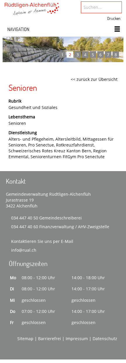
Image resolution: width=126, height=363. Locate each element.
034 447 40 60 (24, 226)
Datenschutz (105, 338)
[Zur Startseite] (32, 11)
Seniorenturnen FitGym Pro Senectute (67, 156)
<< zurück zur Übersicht (94, 79)
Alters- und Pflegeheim (30, 139)
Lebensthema (21, 117)
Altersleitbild (68, 139)
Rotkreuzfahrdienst (75, 145)
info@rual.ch (23, 250)
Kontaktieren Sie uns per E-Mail (42, 241)
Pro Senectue (41, 145)
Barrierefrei (49, 338)
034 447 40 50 (24, 218)
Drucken (113, 18)
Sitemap (25, 338)
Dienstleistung (22, 132)
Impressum (77, 338)
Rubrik (14, 101)
